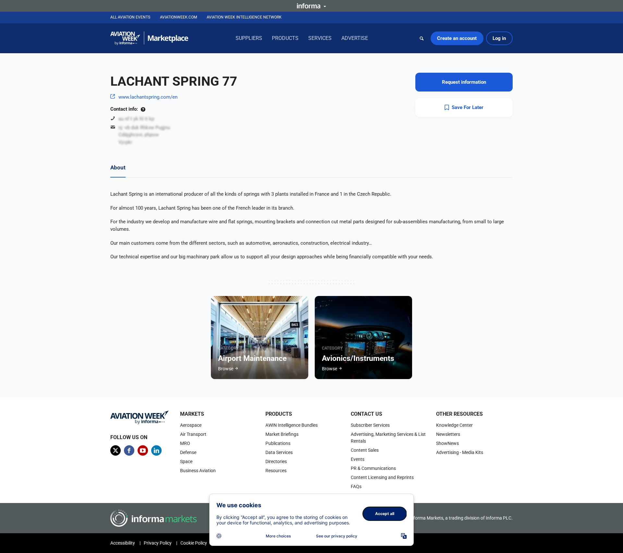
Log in (499, 38)
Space (186, 461)
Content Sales (365, 450)
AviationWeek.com (178, 17)
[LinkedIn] (156, 450)
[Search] (421, 38)
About (118, 167)
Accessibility (122, 543)
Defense (188, 452)
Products (285, 38)
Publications (277, 443)
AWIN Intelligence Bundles (291, 425)
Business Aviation (198, 470)
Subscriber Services (370, 425)
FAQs (356, 486)
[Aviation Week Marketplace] (149, 38)
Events (357, 459)
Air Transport (193, 434)
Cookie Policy (193, 543)
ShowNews (447, 443)
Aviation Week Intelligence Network (244, 17)
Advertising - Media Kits (459, 452)
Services (320, 38)
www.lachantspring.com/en (147, 97)
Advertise (354, 38)
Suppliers (249, 38)
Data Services (279, 452)
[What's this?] (142, 109)
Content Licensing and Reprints (382, 477)
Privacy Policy (158, 543)
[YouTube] (143, 450)
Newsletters (448, 434)
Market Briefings (282, 434)
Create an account (457, 38)
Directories (276, 461)
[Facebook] (129, 450)
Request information (464, 82)
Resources (276, 470)
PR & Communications (373, 468)
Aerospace (191, 425)
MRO (185, 443)
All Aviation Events (130, 17)
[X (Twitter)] (115, 450)
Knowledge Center (454, 425)
